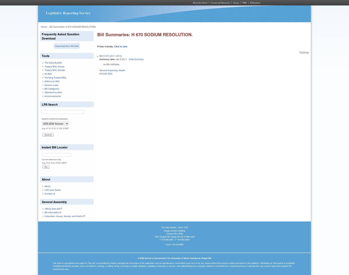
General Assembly (108, 70)
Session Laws (51, 85)
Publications (255, 3)
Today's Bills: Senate (55, 70)
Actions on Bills (52, 81)
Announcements (53, 96)
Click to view (120, 46)
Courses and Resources (220, 3)
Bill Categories (52, 88)
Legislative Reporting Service (68, 12)
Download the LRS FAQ (67, 46)
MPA (245, 3)
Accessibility (178, 244)
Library (236, 3)
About (47, 186)
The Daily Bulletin (53, 62)
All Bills (48, 73)
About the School (200, 3)
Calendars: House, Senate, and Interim (65, 216)
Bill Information (53, 212)
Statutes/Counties (53, 92)
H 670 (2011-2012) (112, 55)
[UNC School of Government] (126, 2)
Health (122, 70)
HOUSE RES (105, 73)
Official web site (53, 208)
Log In (168, 244)
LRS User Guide (53, 189)
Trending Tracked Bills (55, 77)
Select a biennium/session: (55, 118)
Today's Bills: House (54, 66)
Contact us (50, 193)
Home (44, 26)
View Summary (136, 59)
